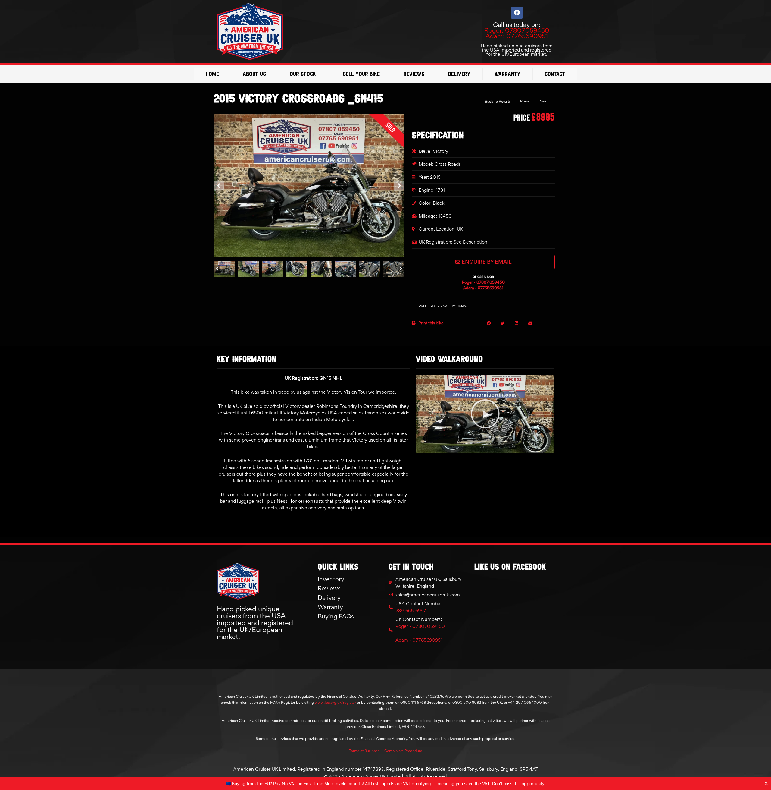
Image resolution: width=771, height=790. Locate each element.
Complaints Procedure (403, 750)
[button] (219, 186)
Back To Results (497, 101)
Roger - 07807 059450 (483, 282)
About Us (254, 74)
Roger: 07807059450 (516, 30)
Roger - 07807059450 (420, 626)
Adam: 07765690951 (516, 36)
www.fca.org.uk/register (335, 702)
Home (212, 74)
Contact (555, 74)
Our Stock (303, 74)
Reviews (414, 74)
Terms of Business (364, 750)
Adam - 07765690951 (483, 287)
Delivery (459, 74)
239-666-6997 (410, 610)
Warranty (508, 74)
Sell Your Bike (361, 74)
